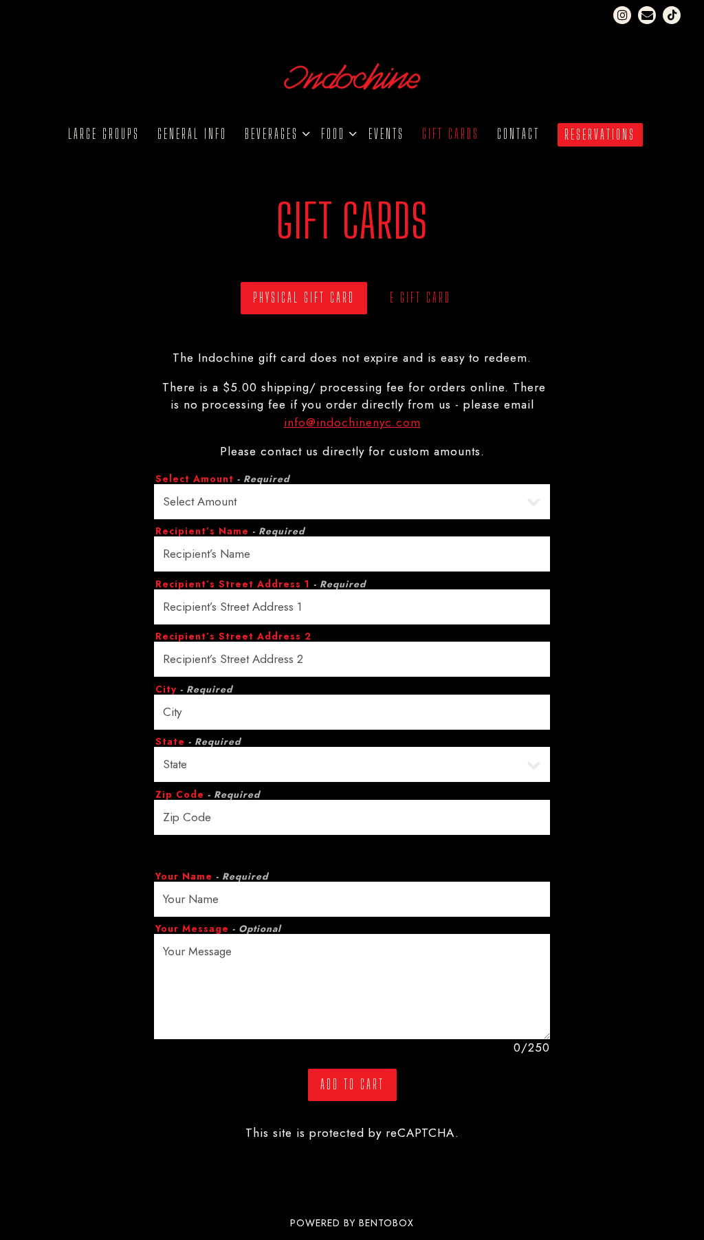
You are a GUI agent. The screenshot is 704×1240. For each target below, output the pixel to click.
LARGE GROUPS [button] (104, 134)
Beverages (274, 133)
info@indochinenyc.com (352, 422)
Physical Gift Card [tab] (304, 297)
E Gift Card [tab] (420, 297)
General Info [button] (192, 134)
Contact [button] (518, 134)
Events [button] (386, 134)
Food (336, 133)
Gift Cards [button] (450, 134)
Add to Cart (352, 1084)
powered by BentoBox (352, 1223)
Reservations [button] (599, 134)
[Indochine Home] (352, 75)
